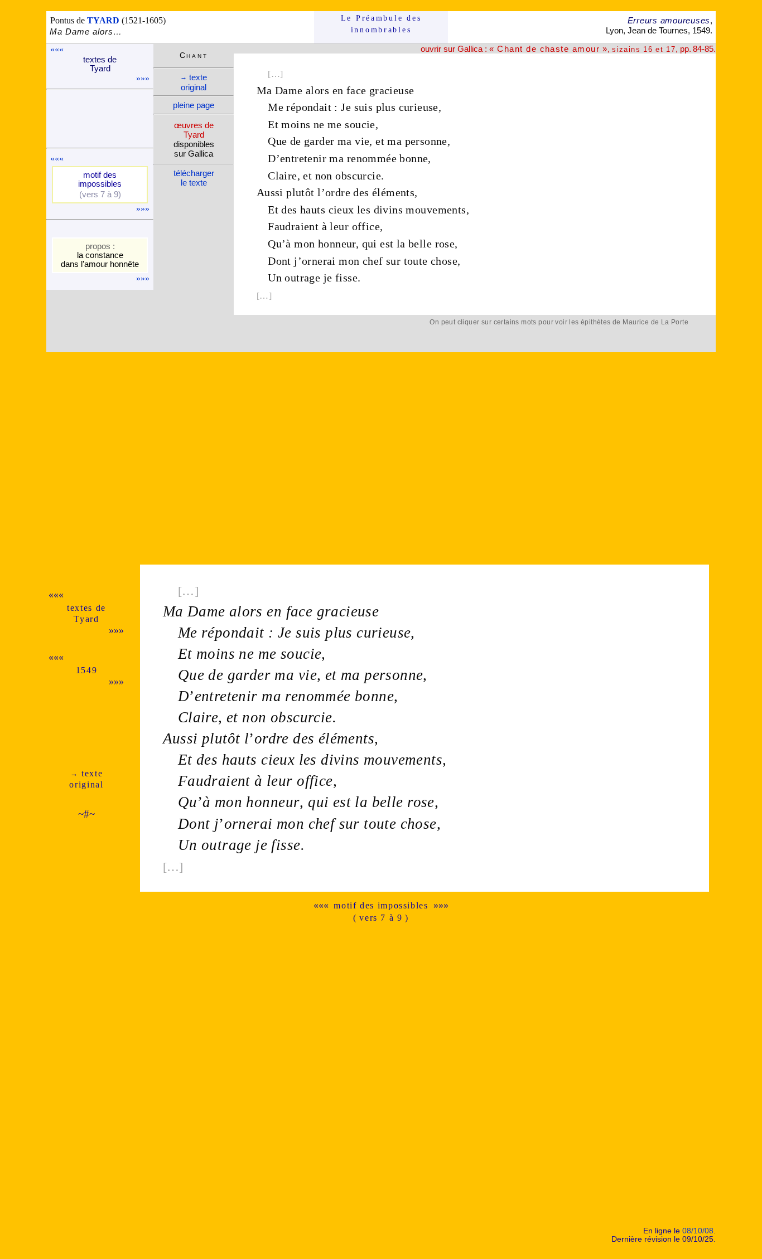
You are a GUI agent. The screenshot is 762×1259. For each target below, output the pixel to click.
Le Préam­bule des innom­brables (381, 23)
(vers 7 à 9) (100, 194)
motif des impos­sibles (100, 179)
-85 (707, 49)
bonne (413, 158)
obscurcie (358, 175)
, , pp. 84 (595, 49)
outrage (302, 277)
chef (373, 261)
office (366, 226)
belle (420, 243)
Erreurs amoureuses (669, 20)
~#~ (86, 814)
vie (362, 141)
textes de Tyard (100, 64)
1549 (87, 670)
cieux (341, 209)
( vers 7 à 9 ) (381, 917)
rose (445, 243)
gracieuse (391, 90)
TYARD (103, 20)
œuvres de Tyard (194, 129)
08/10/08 (697, 1231)
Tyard (86, 619)
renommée (372, 158)
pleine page (193, 105)
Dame (289, 90)
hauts (312, 209)
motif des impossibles (381, 905)
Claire (282, 175)
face (356, 90)
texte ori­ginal (193, 82)
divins (388, 209)
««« (57, 49)
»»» (142, 78)
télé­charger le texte (193, 177)
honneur (337, 243)
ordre (337, 192)
